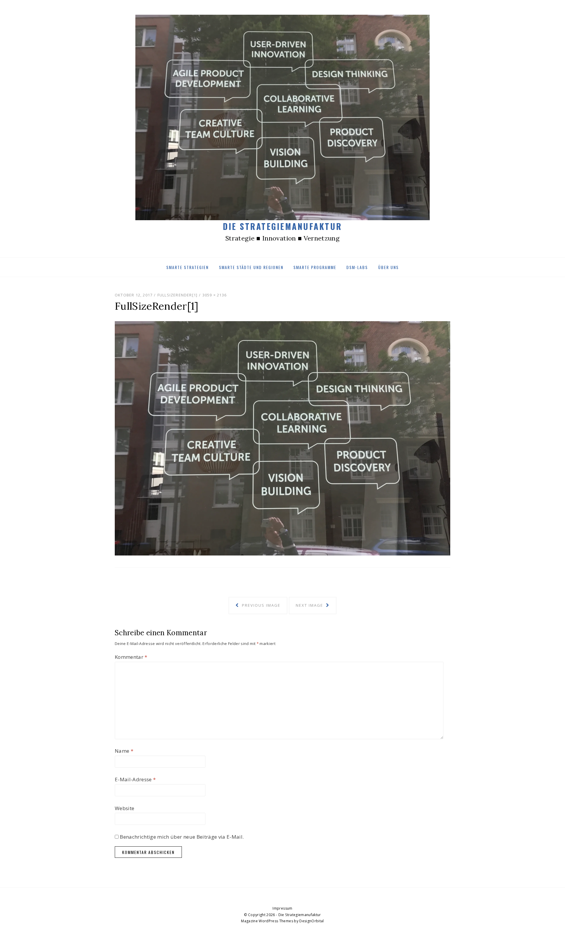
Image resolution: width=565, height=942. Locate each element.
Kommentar (131, 657)
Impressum (282, 908)
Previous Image (260, 605)
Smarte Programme (314, 267)
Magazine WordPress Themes (267, 920)
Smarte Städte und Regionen (251, 267)
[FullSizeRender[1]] (282, 437)
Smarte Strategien (187, 267)
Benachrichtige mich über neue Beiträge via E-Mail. (182, 836)
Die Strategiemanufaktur (282, 226)
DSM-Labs (357, 267)
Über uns (388, 267)
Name (124, 750)
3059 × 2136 (214, 295)
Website (124, 808)
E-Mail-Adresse (135, 779)
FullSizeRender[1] (177, 295)
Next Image (310, 605)
